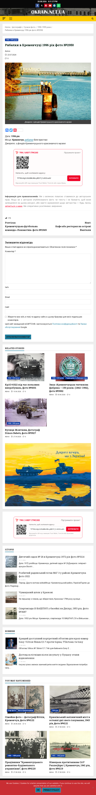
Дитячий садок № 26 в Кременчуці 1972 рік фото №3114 (51, 556)
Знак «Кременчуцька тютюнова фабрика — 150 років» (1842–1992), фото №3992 (68, 387)
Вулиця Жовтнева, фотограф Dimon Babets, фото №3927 (22, 431)
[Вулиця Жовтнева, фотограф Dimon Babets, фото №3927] (26, 412)
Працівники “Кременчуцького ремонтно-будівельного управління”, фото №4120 (24, 765)
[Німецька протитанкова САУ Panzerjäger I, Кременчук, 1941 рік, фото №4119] (70, 745)
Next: (73, 226)
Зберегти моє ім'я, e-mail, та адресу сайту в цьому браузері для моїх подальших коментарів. (45, 318)
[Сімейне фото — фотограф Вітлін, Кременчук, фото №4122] (26, 700)
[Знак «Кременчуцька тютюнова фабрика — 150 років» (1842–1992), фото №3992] (70, 367)
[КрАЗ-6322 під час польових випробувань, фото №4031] (26, 367)
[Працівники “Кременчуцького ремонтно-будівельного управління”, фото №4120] (26, 745)
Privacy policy (51, 790)
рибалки (29, 139)
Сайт (7, 307)
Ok (38, 790)
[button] (4, 18)
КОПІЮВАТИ (73, 178)
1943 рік (55, 710)
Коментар (10, 251)
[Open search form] (93, 18)
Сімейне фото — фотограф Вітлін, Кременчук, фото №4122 (25, 719)
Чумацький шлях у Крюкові (36, 592)
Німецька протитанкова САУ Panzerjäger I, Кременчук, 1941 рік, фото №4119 (69, 765)
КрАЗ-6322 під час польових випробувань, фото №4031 (22, 386)
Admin (7, 51)
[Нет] (93, 787)
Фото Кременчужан (25, 710)
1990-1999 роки (12, 40)
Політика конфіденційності (65, 324)
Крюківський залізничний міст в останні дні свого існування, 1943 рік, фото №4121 (69, 720)
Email (7, 297)
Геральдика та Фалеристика (76, 378)
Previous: (26, 226)
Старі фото (12, 710)
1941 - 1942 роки (58, 756)
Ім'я (6, 287)
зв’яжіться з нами (13, 206)
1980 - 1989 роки (14, 756)
